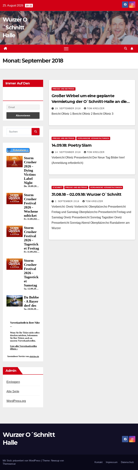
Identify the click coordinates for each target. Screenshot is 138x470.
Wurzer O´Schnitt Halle (15, 27)
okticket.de (34, 356)
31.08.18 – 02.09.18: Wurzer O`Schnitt (86, 194)
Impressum (112, 462)
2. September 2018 (67, 201)
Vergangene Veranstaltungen (93, 138)
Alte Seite (12, 391)
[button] (125, 48)
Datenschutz (127, 462)
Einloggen (13, 381)
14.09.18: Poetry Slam (71, 145)
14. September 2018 (68, 152)
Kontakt (99, 462)
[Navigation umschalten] (66, 48)
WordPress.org (16, 400)
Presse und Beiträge (63, 89)
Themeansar (9, 463)
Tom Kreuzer (96, 108)
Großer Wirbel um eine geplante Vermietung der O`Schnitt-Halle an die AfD (89, 101)
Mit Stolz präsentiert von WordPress (22, 460)
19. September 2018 (68, 108)
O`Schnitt (57, 187)
